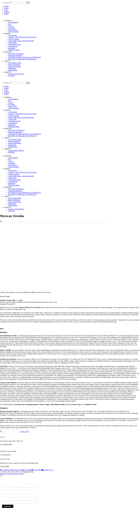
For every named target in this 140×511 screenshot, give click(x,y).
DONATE (11, 76)
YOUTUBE (37, 470)
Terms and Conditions (7, 474)
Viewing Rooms (13, 31)
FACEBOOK (5, 470)
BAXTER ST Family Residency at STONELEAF (24, 57)
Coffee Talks (12, 42)
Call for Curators (13, 39)
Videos (6, 8)
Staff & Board (12, 70)
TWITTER (27, 470)
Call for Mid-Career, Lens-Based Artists (21, 41)
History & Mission (14, 65)
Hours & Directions (14, 66)
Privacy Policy (19, 474)
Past (9, 24)
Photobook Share (13, 50)
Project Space (12, 30)
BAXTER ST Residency (16, 54)
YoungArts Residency (15, 55)
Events (6, 13)
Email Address (7, 486)
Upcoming (11, 28)
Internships (11, 48)
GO (5, 2)
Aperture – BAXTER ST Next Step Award (22, 37)
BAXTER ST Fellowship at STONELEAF (22, 59)
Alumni (6, 12)
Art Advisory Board (14, 63)
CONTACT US (48, 470)
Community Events (14, 44)
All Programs (12, 35)
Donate (6, 6)
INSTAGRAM (17, 470)
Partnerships (12, 68)
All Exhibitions (13, 22)
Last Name (5, 499)
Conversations (12, 46)
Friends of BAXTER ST (16, 74)
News (6, 10)
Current (10, 26)
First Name (5, 493)
